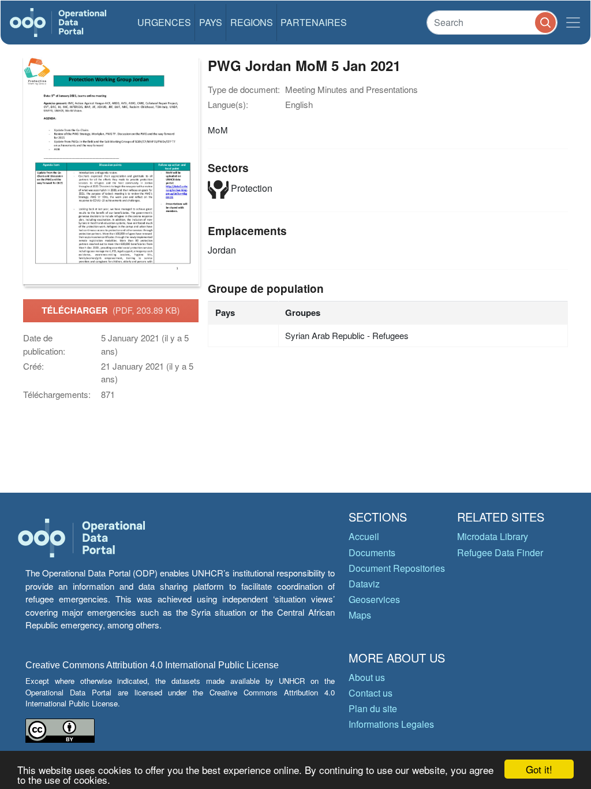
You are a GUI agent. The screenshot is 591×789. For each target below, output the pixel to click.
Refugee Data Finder (500, 552)
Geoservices (374, 599)
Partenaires (313, 22)
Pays (210, 22)
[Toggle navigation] (573, 22)
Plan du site (373, 708)
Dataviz (364, 583)
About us (367, 677)
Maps (360, 614)
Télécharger (110, 310)
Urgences (164, 22)
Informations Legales (391, 724)
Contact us (370, 692)
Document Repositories (397, 568)
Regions (251, 22)
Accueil (364, 536)
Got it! (539, 769)
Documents (372, 552)
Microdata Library (492, 536)
